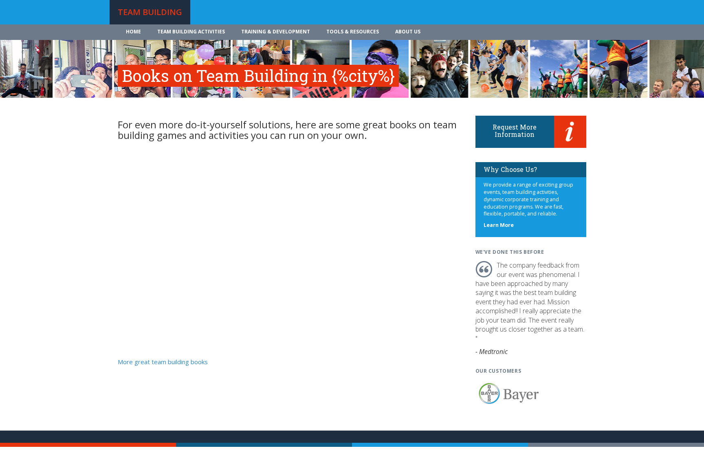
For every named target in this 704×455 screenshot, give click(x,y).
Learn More (499, 225)
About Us (407, 31)
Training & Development (275, 31)
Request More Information (515, 130)
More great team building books (163, 362)
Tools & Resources (352, 31)
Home (133, 31)
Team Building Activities (191, 31)
